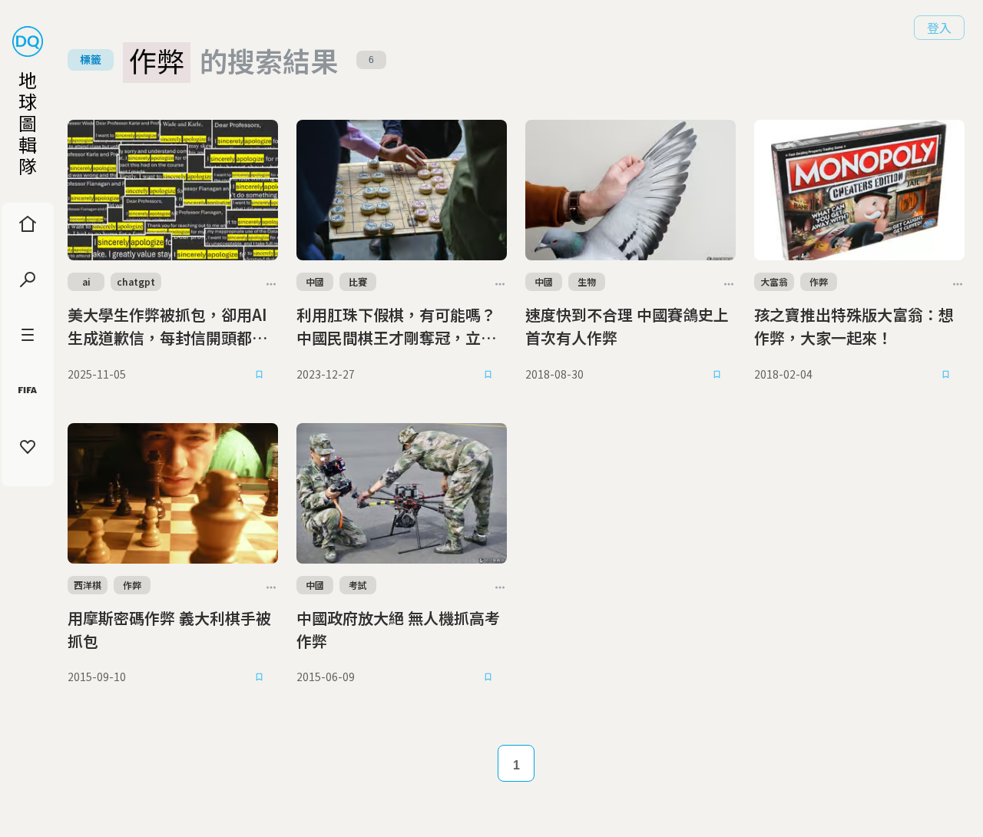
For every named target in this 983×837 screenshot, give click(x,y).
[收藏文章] (259, 374)
